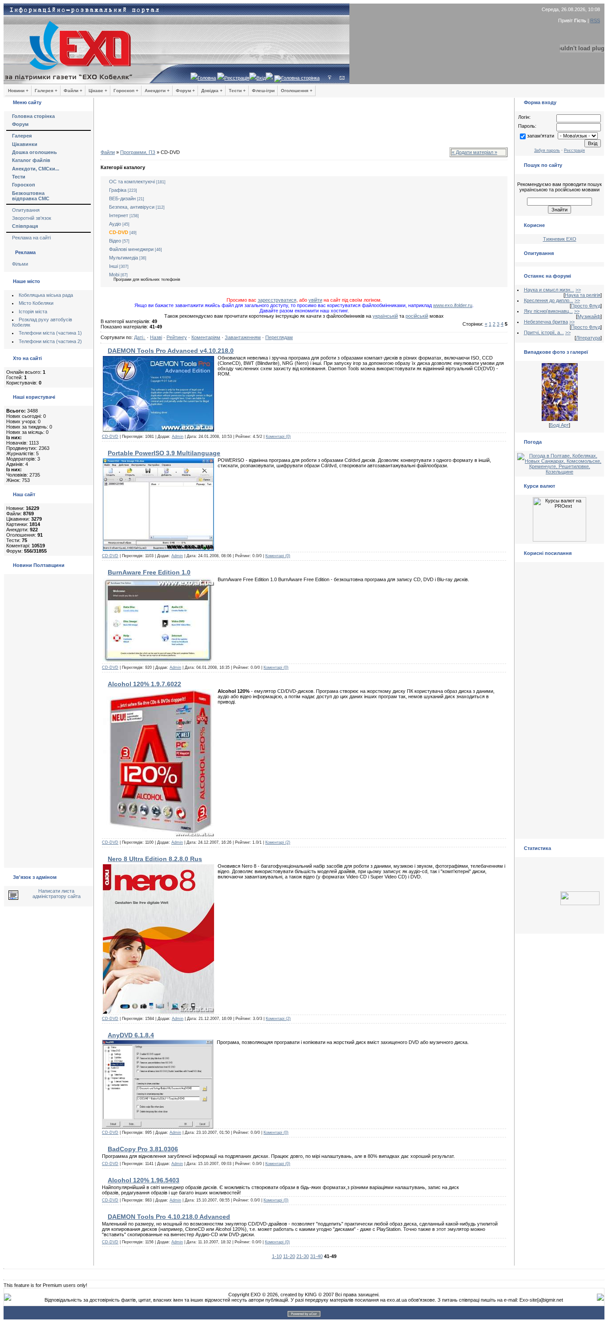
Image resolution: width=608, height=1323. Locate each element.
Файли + (73, 90)
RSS (595, 20)
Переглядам (279, 337)
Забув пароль (547, 150)
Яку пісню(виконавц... (548, 311)
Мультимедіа (123, 257)
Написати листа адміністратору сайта (56, 893)
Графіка (117, 190)
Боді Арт (559, 425)
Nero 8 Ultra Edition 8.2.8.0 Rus (155, 858)
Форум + (185, 90)
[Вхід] (330, 78)
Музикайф (588, 316)
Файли (108, 152)
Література (588, 337)
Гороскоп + (125, 90)
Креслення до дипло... (548, 300)
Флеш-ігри (263, 90)
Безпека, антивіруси (131, 207)
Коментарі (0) (278, 436)
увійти (315, 300)
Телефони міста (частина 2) (50, 341)
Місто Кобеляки (36, 303)
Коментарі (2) (277, 842)
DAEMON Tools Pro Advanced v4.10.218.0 (171, 350)
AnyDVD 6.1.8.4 (131, 1035)
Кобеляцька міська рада (46, 295)
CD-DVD (118, 232)
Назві (156, 337)
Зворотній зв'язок (31, 218)
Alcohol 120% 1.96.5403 (143, 1180)
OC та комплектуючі (132, 181)
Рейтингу (176, 337)
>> (578, 289)
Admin (177, 436)
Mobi (114, 274)
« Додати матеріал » (474, 152)
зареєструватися (277, 300)
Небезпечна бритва (546, 321)
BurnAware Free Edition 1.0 (149, 572)
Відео (115, 240)
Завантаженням (243, 337)
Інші (113, 266)
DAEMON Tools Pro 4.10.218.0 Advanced (169, 1216)
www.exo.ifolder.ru (452, 305)
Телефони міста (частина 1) (50, 333)
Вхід (261, 78)
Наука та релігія (582, 295)
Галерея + (46, 90)
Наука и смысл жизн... (549, 289)
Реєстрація (236, 78)
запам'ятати (540, 135)
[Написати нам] (342, 78)
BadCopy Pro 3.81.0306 (143, 1149)
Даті (138, 337)
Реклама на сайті (31, 237)
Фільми (20, 264)
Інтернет (118, 215)
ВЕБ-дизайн (122, 198)
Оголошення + (296, 90)
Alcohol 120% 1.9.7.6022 (144, 684)
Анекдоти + (157, 90)
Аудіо (115, 224)
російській (416, 316)
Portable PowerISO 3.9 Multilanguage (164, 453)
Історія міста (33, 311)
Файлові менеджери (131, 249)
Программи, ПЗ (137, 152)
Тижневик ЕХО (559, 239)
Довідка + (212, 90)
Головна (207, 78)
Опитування (26, 210)
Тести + (237, 90)
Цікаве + (98, 90)
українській (385, 316)
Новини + (18, 90)
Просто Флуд (585, 305)
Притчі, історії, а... (544, 332)
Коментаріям (205, 337)
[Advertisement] (304, 125)
